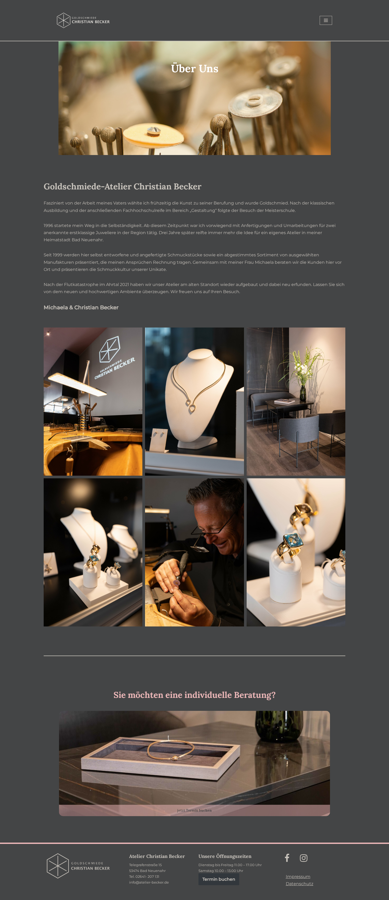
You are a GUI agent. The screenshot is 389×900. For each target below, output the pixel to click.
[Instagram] (303, 858)
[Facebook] (287, 858)
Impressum (298, 876)
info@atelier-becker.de (149, 882)
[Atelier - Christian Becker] (83, 20)
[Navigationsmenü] (326, 20)
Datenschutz (299, 883)
